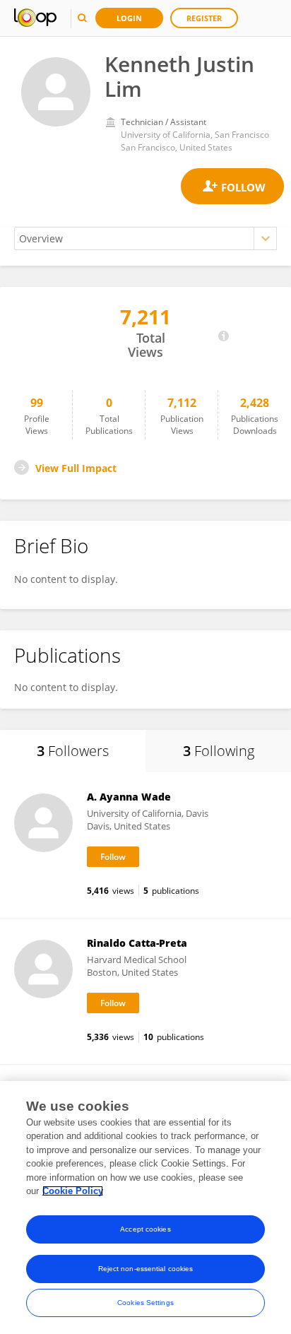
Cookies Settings (145, 1302)
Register (204, 18)
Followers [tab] (73, 750)
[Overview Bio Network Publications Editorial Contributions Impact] (145, 238)
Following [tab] (218, 750)
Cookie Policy (72, 1191)
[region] (145, 1207)
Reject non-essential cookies (146, 1269)
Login (129, 18)
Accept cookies (145, 1229)
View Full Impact (76, 468)
